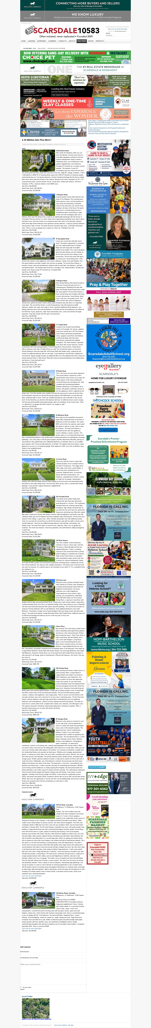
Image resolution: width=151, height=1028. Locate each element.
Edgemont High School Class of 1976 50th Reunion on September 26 (108, 125)
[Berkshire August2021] (75, 91)
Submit (22, 989)
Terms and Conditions (60, 1025)
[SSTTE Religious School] (109, 596)
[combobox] (117, 35)
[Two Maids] (98, 805)
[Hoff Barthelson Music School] (109, 633)
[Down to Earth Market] (98, 827)
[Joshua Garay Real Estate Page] (109, 707)
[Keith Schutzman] (75, 80)
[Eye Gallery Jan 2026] (109, 379)
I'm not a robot (27, 987)
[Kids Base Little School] (109, 453)
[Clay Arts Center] (75, 103)
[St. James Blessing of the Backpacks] (109, 195)
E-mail (29, 957)
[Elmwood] (109, 488)
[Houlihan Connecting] (75, 5)
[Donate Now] (98, 853)
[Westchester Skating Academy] (109, 158)
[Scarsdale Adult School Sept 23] (109, 342)
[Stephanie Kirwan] (120, 783)
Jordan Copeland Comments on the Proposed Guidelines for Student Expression (106, 129)
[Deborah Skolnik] (98, 783)
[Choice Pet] (75, 57)
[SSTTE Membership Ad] (109, 269)
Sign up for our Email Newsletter (117, 29)
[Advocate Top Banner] (53, 132)
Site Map (70, 1025)
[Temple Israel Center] (109, 559)
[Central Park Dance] (109, 305)
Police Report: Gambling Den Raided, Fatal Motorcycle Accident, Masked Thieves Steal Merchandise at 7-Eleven (108, 121)
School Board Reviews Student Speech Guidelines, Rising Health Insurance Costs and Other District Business (108, 132)
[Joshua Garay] (109, 522)
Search (108, 33)
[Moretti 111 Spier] (53, 124)
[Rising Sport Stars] (109, 744)
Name (24, 951)
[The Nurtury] (75, 114)
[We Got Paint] (109, 670)
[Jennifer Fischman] (109, 232)
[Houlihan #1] (75, 69)
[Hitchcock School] (109, 416)
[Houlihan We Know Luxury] (75, 16)
